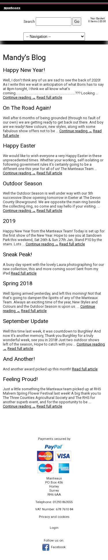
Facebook (58, 547)
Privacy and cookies (54, 517)
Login (54, 528)
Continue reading (19, 97)
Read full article (49, 97)
